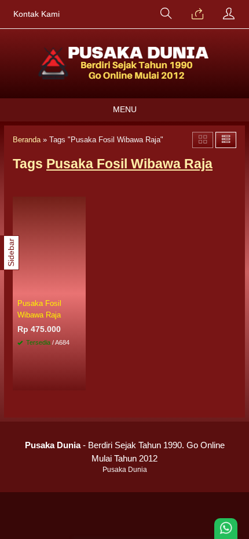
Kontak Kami (36, 14)
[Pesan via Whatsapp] (197, 14)
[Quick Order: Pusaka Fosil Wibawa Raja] (79, 285)
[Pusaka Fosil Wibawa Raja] (49, 245)
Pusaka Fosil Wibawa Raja (39, 309)
